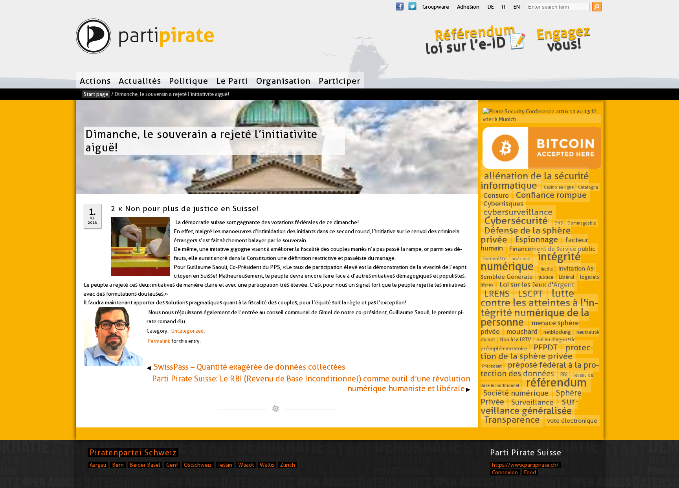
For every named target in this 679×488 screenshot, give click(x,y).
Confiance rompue (551, 195)
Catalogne (588, 187)
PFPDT (546, 347)
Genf (172, 465)
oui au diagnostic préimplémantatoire (528, 344)
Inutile (547, 268)
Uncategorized (187, 331)
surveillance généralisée (529, 406)
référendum (556, 383)
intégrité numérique (531, 261)
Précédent (492, 366)
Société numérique (516, 393)
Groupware (435, 7)
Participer (339, 81)
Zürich (287, 465)
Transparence (512, 419)
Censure (496, 195)
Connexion (505, 472)
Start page (96, 94)
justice (545, 277)
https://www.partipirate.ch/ (525, 465)
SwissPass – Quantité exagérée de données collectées (249, 367)
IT (504, 7)
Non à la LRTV (515, 340)
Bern (118, 465)
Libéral (566, 277)
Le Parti (232, 81)
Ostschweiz (198, 465)
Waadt (246, 465)
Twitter (412, 6)
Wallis (267, 465)
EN (517, 7)
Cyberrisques (503, 204)
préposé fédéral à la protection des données (540, 369)
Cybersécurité (516, 221)
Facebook (399, 6)
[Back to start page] (145, 37)
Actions (95, 81)
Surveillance (532, 402)
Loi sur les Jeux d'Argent (536, 284)
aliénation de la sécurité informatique (535, 180)
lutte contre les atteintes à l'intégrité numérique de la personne (539, 307)
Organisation (283, 81)
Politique (188, 81)
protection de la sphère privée (537, 351)
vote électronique (572, 420)
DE (490, 7)
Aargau (98, 465)
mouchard (522, 331)
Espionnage (536, 239)
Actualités (140, 81)
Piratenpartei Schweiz (133, 452)
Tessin (225, 465)
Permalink (159, 341)
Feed (530, 472)
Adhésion (468, 7)
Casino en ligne (559, 187)
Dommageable (581, 223)
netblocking (557, 332)
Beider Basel (145, 465)
